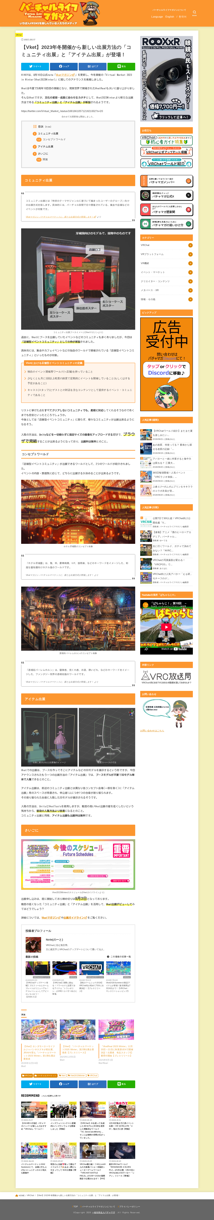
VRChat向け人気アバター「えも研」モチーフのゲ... (173, 576)
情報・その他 (148, 299)
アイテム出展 (43, 146)
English (169, 16)
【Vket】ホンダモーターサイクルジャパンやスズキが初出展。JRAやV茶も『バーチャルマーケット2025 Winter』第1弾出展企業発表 (39, 1052)
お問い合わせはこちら (152, 730)
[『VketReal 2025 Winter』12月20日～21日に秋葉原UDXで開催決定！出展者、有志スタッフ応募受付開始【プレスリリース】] (116, 1030)
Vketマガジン (64, 74)
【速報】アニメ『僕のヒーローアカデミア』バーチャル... (172, 534)
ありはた (163, 568)
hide (48, 127)
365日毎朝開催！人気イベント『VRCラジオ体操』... (169, 474)
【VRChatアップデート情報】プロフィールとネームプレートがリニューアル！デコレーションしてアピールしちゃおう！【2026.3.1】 (37, 990)
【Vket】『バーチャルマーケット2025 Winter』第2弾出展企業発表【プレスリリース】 (78, 1049)
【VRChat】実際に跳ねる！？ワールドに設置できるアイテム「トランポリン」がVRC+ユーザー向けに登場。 (64, 988)
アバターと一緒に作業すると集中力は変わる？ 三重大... (172, 461)
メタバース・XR (150, 290)
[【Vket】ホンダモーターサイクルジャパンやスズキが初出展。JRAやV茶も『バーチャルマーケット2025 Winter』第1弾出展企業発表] (39, 1030)
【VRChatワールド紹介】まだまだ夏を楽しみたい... (173, 433)
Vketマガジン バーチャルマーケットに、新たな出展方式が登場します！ (60, 217)
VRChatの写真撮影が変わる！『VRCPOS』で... (169, 562)
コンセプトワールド (51, 139)
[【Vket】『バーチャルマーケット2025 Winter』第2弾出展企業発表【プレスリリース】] (77, 1030)
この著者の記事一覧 (120, 957)
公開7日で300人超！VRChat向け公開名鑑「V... (172, 520)
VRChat (19, 35)
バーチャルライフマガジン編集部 (174, 526)
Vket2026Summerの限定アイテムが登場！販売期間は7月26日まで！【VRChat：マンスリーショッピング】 (118, 987)
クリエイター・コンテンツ (155, 281)
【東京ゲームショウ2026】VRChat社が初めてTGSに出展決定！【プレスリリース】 (91, 987)
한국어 (182, 16)
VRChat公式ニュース (41, 977)
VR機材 (145, 263)
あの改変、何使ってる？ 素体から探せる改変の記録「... (172, 447)
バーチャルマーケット (46, 1075)
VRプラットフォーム (152, 254)
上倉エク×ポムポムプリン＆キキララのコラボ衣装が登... (173, 488)
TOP (75, 1206)
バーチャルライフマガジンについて (169, 10)
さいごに (41, 153)
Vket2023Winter (77, 1075)
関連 (42, 159)
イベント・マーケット (153, 272)
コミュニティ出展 (46, 133)
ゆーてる (163, 540)
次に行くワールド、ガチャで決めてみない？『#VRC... (172, 548)
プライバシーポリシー (129, 1206)
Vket (63, 1075)
